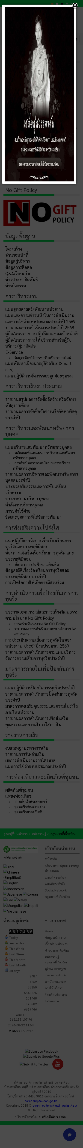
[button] (74, 5)
